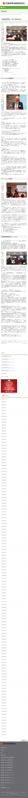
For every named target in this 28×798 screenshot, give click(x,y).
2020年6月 (4, 514)
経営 (25, 22)
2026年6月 (4, 401)
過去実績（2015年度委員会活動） (7, 765)
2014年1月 (4, 705)
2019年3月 (4, 537)
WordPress (8, 794)
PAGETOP (24, 740)
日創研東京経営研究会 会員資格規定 (7, 757)
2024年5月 (4, 454)
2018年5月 (4, 561)
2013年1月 (4, 734)
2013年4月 (4, 726)
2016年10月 (4, 610)
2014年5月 (4, 694)
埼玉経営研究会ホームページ (8, 364)
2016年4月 (4, 627)
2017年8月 (4, 581)
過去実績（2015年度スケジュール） (7, 777)
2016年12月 (4, 604)
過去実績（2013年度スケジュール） (7, 772)
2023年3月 (4, 468)
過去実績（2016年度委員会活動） (7, 767)
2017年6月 (4, 587)
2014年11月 (4, 676)
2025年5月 (4, 436)
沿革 (1, 752)
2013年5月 (4, 723)
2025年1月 (4, 442)
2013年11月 (4, 711)
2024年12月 (4, 445)
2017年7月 (4, 584)
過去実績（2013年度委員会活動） (7, 760)
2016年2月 (4, 633)
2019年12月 (4, 523)
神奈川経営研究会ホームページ (8, 367)
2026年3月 (4, 410)
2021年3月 (4, 497)
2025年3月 (4, 439)
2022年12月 (4, 471)
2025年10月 (4, 422)
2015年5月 (4, 659)
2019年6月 (4, 535)
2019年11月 (4, 526)
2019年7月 (4, 532)
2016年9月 (4, 613)
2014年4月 (4, 697)
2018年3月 (4, 566)
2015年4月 (4, 662)
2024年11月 (4, 448)
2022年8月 (4, 477)
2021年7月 (4, 488)
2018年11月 (4, 546)
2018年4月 (4, 563)
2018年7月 (4, 555)
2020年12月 (4, 503)
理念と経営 (4, 373)
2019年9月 (4, 529)
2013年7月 (4, 717)
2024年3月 (4, 456)
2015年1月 (4, 671)
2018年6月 (4, 558)
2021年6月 (4, 491)
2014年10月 (4, 679)
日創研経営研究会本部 (6, 356)
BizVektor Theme (14, 794)
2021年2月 (4, 500)
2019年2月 (4, 540)
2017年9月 (4, 578)
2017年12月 (4, 572)
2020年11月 (4, 506)
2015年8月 (4, 650)
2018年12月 (4, 543)
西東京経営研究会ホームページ (8, 370)
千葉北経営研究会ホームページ (8, 362)
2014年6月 (4, 691)
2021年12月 (4, 482)
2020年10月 (4, 508)
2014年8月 (4, 685)
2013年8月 (4, 714)
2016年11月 (4, 607)
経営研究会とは (4, 747)
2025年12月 (4, 416)
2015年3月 (4, 665)
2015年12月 (4, 639)
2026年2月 (4, 413)
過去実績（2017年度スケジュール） (7, 782)
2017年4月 (4, 592)
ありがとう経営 (5, 376)
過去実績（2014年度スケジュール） (7, 775)
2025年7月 (4, 430)
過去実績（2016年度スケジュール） (7, 780)
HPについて (3, 785)
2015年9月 (4, 647)
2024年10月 (4, 451)
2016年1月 (4, 636)
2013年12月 (4, 708)
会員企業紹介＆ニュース (5, 787)
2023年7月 (4, 462)
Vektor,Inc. (20, 794)
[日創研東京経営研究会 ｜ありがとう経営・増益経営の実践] (14, 4)
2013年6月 (4, 720)
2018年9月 (4, 552)
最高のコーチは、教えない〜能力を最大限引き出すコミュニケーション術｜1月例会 (20, 342)
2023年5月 (4, 465)
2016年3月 (4, 630)
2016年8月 (4, 616)
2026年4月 (4, 407)
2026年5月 (4, 404)
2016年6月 (4, 621)
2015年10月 (4, 645)
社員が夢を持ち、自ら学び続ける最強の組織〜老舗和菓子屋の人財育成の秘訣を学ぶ (7, 342)
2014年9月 (4, 682)
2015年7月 (4, 653)
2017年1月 (4, 601)
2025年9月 (4, 425)
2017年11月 (4, 575)
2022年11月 (4, 474)
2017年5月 (4, 590)
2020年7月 (4, 511)
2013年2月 (4, 731)
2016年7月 (4, 618)
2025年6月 (4, 433)
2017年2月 (4, 598)
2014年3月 (4, 699)
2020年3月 (4, 517)
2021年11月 (4, 485)
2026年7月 (4, 399)
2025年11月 (4, 419)
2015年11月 (4, 642)
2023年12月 (4, 459)
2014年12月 (4, 673)
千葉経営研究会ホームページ (8, 359)
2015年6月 (4, 656)
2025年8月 (4, 428)
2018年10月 (4, 549)
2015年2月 (4, 668)
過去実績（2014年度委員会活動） (7, 762)
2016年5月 (4, 624)
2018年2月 (4, 569)
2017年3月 (4, 595)
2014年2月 (4, 702)
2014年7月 (4, 688)
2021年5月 (4, 494)
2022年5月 (4, 480)
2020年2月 (4, 520)
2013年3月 (4, 728)
